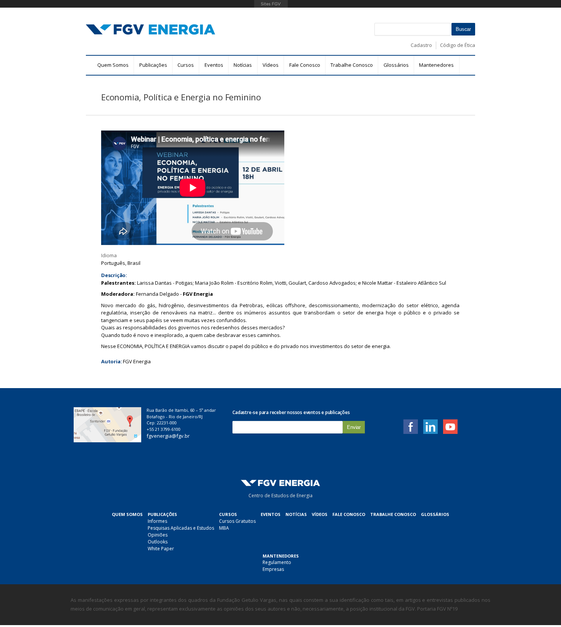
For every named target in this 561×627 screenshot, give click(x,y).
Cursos (185, 64)
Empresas (273, 569)
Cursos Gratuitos (237, 521)
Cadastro (421, 45)
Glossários (396, 64)
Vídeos (271, 64)
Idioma (109, 255)
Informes (157, 521)
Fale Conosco (304, 64)
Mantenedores (436, 64)
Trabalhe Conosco (351, 64)
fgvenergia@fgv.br (168, 435)
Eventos (214, 64)
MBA (224, 528)
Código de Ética (457, 45)
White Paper (161, 548)
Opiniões (158, 535)
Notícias (243, 64)
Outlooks (158, 541)
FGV (271, 4)
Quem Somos (113, 64)
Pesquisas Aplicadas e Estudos (181, 528)
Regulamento (277, 562)
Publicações (153, 64)
